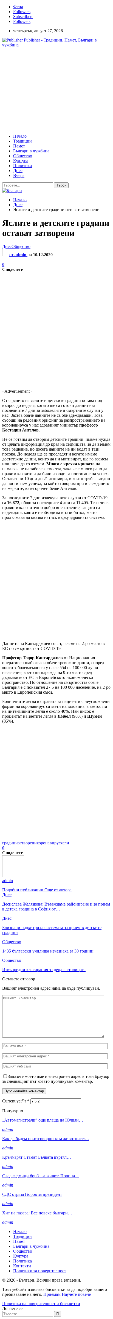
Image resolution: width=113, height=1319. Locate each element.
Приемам (52, 1294)
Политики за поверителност (39, 1270)
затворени (27, 843)
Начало (20, 136)
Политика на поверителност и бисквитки (41, 1303)
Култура (20, 160)
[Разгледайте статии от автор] (13, 875)
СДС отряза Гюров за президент (32, 1194)
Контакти (22, 1266)
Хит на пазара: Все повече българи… (37, 1213)
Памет (19, 146)
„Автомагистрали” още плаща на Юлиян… (42, 1120)
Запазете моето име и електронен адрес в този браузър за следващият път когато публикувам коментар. (55, 1079)
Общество (22, 155)
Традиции (22, 141)
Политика (22, 165)
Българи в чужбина (31, 151)
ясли (65, 843)
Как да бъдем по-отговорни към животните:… (45, 1138)
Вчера (18, 175)
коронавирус (49, 843)
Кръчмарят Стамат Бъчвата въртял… (36, 1157)
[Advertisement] (48, 90)
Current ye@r (15, 1101)
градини (10, 843)
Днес (17, 170)
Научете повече (76, 1294)
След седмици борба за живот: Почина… (40, 1175)
